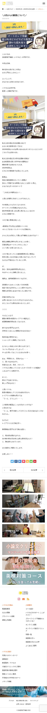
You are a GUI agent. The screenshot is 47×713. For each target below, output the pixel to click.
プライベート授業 (8, 616)
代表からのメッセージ (9, 655)
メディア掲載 (6, 681)
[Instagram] (19, 599)
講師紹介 (5, 659)
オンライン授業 (31, 625)
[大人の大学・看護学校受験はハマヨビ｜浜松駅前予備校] (7, 3)
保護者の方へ (30, 638)
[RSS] (28, 599)
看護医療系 (6, 609)
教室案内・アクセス (9, 663)
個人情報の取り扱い (22, 700)
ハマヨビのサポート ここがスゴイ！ (35, 614)
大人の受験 (6, 612)
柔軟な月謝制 (6, 620)
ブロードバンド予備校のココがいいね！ (35, 620)
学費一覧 (29, 634)
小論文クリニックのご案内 (11, 666)
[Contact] (23, 599)
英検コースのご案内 (9, 674)
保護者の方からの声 (32, 642)
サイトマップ (34, 700)
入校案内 (29, 605)
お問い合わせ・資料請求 (23, 704)
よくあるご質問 (31, 646)
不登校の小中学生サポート (11, 678)
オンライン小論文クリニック (35, 629)
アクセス (11, 700)
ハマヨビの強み (7, 605)
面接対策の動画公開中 (9, 670)
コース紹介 (29, 609)
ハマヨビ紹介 (6, 651)
